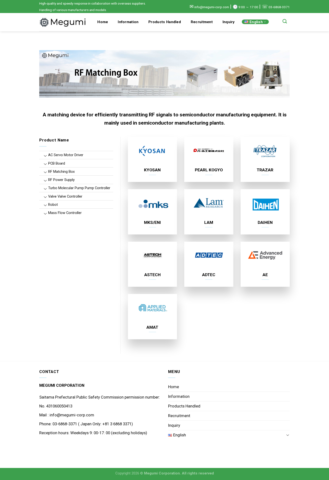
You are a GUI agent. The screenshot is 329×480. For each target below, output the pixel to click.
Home (102, 22)
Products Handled (164, 22)
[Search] (285, 21)
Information (128, 22)
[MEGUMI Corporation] (63, 22)
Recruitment (202, 22)
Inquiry (229, 22)
